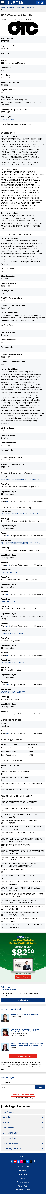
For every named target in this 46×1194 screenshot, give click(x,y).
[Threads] (24, 1161)
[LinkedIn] (12, 1161)
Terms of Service (23, 1182)
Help (23, 1178)
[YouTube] (15, 1161)
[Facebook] (18, 1161)
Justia (3, 7)
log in (8, 501)
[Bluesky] (27, 1161)
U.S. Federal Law (10, 1132)
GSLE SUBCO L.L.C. (8, 601)
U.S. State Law (9, 1138)
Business (7, 1122)
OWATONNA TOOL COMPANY (13, 633)
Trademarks (11, 7)
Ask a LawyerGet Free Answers (9, 988)
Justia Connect (23, 1167)
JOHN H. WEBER (7, 119)
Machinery (30, 7)
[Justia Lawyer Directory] (34, 1161)
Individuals (7, 1117)
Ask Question (23, 1000)
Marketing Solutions (12, 1148)
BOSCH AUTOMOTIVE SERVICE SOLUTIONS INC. (20, 479)
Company (23, 1174)
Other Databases (10, 1143)
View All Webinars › (23, 1056)
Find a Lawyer (7, 1077)
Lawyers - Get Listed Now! (23, 1095)
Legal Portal (23, 1170)
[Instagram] (21, 1161)
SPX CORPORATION (9, 572)
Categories (21, 7)
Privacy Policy (23, 1186)
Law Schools (8, 1127)
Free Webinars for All (11, 1009)
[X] (31, 1161)
